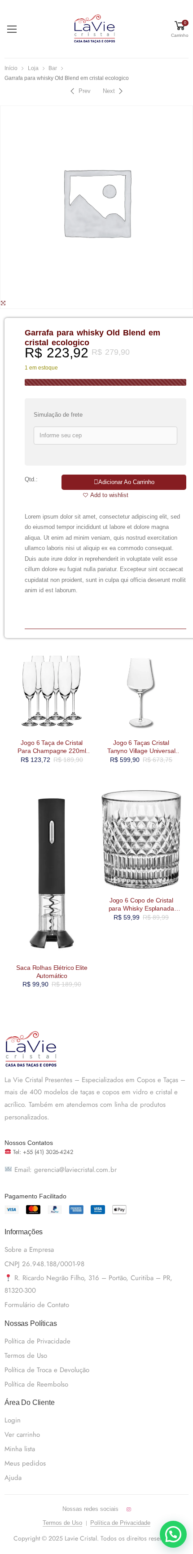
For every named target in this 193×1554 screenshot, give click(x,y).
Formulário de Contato (36, 1305)
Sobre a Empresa (29, 1250)
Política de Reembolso (36, 1384)
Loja (33, 68)
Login (12, 1420)
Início (11, 68)
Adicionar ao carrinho (126, 482)
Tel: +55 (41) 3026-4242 (42, 1152)
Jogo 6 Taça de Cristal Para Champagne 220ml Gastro (52, 750)
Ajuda (13, 1478)
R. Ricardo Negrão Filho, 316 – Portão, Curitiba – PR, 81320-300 (88, 1284)
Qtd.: (31, 479)
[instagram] (129, 1509)
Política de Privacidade (37, 1341)
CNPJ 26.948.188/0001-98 (44, 1264)
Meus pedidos (25, 1463)
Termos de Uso (25, 1355)
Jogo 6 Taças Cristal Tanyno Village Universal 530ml (141, 750)
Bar (52, 68)
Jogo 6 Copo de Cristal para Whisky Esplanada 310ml (141, 908)
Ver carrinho (22, 1435)
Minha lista (19, 1449)
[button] (173, 1534)
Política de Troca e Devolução (46, 1370)
